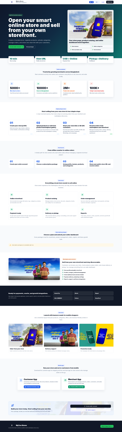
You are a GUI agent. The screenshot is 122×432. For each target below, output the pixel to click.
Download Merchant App (77, 386)
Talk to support (91, 410)
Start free (109, 2)
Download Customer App (33, 386)
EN (92, 2)
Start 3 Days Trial (106, 426)
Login (103, 2)
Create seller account (15, 46)
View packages (30, 46)
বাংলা (96, 2)
